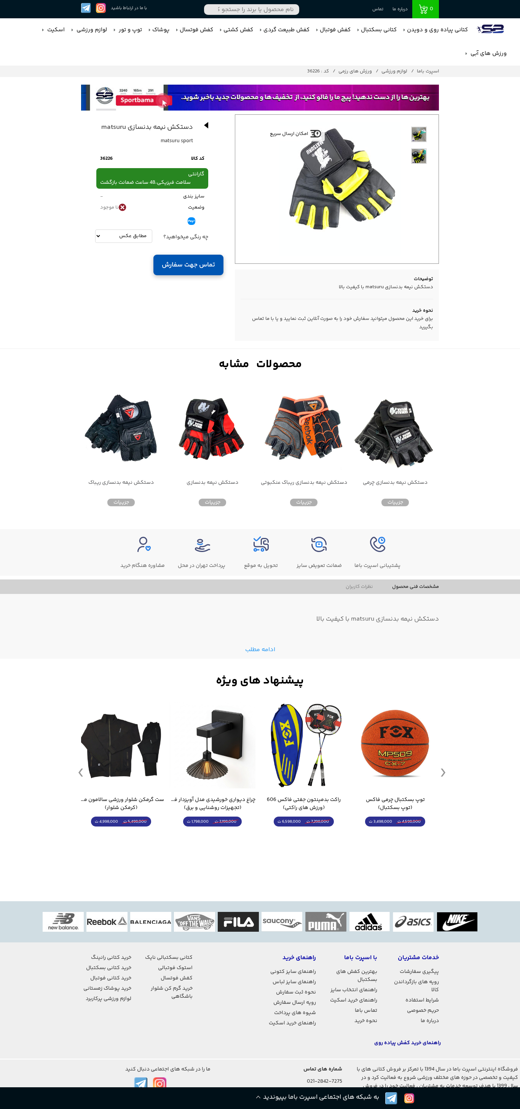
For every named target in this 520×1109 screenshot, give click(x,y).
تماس (377, 9)
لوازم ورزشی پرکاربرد (108, 999)
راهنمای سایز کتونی (293, 972)
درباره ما (400, 9)
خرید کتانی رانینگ (111, 957)
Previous (80, 772)
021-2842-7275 (324, 1081)
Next (443, 772)
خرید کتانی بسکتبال (108, 968)
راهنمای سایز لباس (294, 982)
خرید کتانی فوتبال (110, 978)
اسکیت (55, 30)
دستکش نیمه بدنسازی (212, 483)
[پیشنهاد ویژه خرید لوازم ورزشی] (260, 681)
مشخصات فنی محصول (415, 587)
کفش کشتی (238, 30)
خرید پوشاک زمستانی (107, 988)
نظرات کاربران (359, 587)
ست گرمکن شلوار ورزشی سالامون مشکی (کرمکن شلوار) (121, 804)
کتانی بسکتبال (379, 30)
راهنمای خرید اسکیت (353, 1000)
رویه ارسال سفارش (294, 1002)
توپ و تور (129, 30)
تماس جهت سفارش (188, 265)
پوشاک (160, 30)
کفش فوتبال (335, 30)
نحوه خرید (365, 1021)
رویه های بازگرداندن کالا (416, 986)
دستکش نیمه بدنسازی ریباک (121, 483)
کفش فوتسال (196, 30)
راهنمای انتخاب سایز (353, 990)
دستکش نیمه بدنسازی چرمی (395, 483)
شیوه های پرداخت (295, 1013)
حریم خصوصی (423, 1010)
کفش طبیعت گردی (286, 30)
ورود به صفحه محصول (395, 836)
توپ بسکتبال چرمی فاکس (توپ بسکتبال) (395, 804)
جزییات (395, 502)
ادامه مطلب (260, 650)
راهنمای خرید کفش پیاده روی (407, 1043)
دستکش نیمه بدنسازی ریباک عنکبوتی (304, 483)
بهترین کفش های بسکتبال (356, 976)
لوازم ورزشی (91, 30)
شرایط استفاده (422, 1000)
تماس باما (366, 1010)
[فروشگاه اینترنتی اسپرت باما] (491, 30)
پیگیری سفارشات (419, 972)
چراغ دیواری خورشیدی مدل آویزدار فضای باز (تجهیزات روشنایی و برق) (212, 804)
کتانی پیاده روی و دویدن (437, 30)
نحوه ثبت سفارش (296, 992)
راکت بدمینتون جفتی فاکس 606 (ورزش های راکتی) (304, 804)
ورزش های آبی (488, 53)
